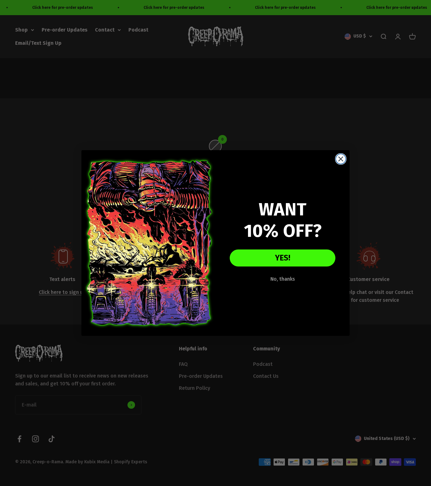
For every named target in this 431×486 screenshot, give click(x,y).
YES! (282, 258)
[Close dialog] (341, 159)
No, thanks (282, 279)
